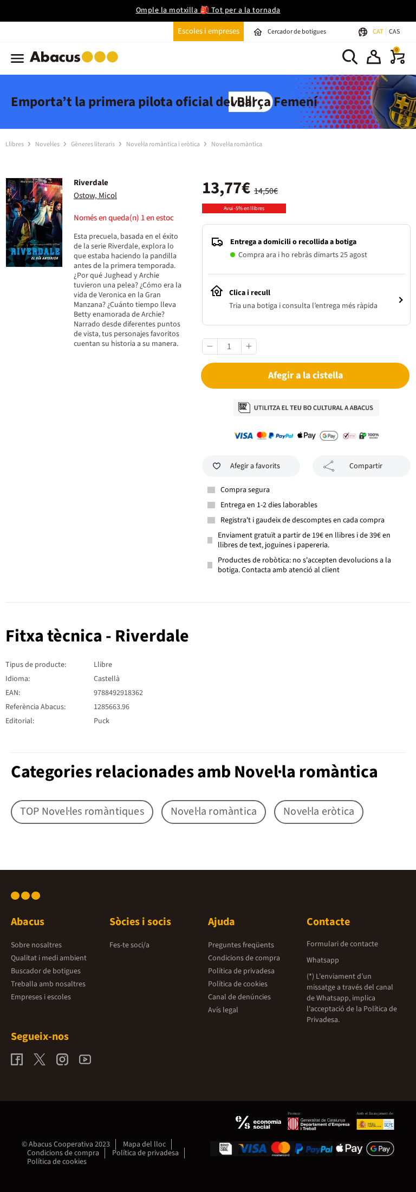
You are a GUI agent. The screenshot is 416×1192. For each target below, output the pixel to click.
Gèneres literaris (93, 144)
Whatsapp (323, 960)
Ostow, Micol (95, 195)
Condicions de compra (244, 958)
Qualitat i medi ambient (49, 958)
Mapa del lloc (144, 1144)
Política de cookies (238, 984)
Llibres (15, 144)
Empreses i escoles (41, 997)
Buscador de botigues (46, 971)
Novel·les (48, 144)
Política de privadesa (241, 971)
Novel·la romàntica (236, 144)
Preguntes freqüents (241, 945)
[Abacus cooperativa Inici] (76, 64)
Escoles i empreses (208, 31)
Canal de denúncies (239, 997)
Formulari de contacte (342, 944)
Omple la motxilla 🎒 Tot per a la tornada (208, 10)
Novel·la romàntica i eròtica (163, 144)
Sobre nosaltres (36, 945)
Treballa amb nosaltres (48, 984)
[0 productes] (397, 62)
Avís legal (223, 1010)
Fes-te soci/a (129, 945)
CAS (394, 31)
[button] (373, 58)
